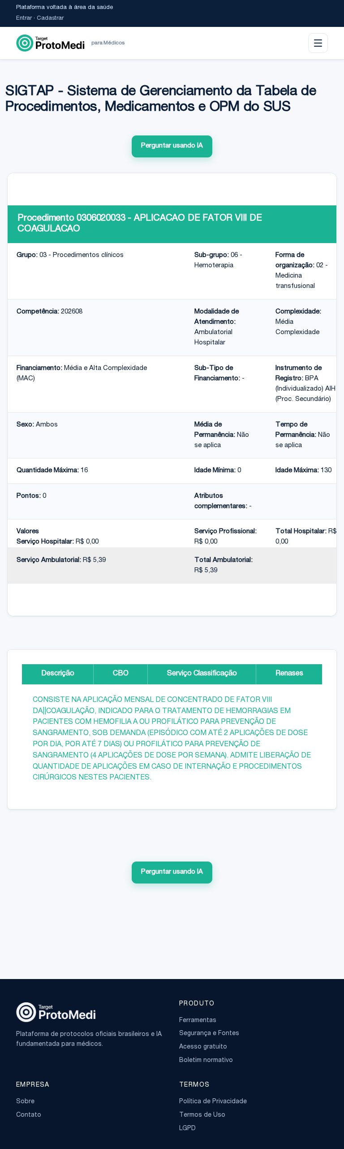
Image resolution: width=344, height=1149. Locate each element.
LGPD (187, 1129)
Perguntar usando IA (172, 146)
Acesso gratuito (203, 1047)
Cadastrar (50, 19)
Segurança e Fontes (209, 1034)
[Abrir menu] (318, 43)
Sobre (25, 1102)
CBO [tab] (121, 674)
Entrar (24, 19)
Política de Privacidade (213, 1102)
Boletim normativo (206, 1061)
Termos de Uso (202, 1115)
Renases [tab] (289, 674)
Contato (28, 1115)
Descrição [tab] (57, 674)
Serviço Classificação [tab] (202, 674)
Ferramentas (197, 1021)
